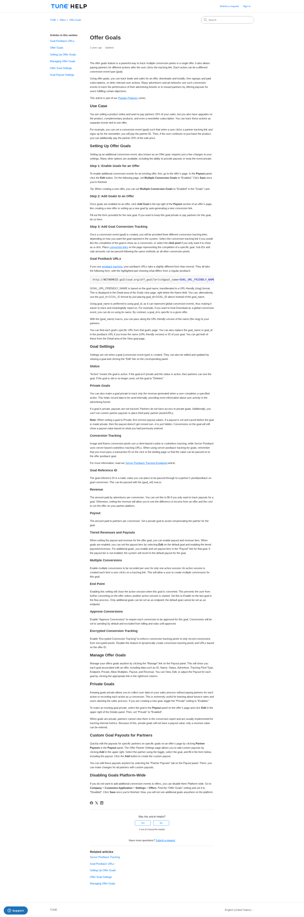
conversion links (118, 247)
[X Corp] (96, 802)
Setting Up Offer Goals (63, 54)
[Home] (69, 6)
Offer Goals (75, 20)
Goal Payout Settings (62, 74)
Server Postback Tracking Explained (146, 462)
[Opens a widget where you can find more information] (16, 910)
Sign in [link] (247, 6)
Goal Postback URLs (62, 40)
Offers (63, 20)
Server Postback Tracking (105, 857)
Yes (143, 823)
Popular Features (128, 97)
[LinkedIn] (101, 802)
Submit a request (229, 6)
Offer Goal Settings (61, 68)
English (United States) (238, 909)
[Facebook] (91, 802)
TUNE (53, 20)
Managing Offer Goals (62, 61)
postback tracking (112, 266)
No (161, 823)
